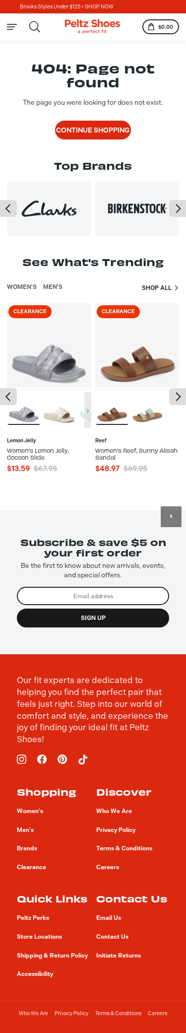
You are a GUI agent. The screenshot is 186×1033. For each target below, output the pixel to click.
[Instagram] (22, 759)
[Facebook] (42, 759)
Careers (157, 1013)
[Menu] (17, 26)
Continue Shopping (93, 130)
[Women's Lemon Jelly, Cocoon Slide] (24, 407)
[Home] (92, 26)
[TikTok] (83, 759)
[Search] (35, 27)
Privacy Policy (71, 1013)
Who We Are (33, 1013)
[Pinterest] (62, 759)
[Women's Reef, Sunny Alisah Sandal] (112, 407)
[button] (8, 208)
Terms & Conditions (118, 1013)
